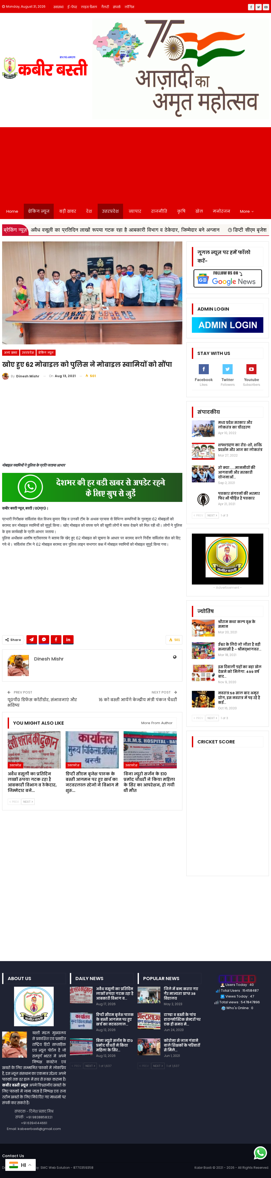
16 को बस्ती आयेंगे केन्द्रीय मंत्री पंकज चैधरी (138, 699)
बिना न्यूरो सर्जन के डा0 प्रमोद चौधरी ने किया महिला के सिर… (114, 1045)
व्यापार (135, 211)
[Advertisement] (135, 164)
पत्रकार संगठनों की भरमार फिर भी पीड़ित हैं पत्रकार (239, 496)
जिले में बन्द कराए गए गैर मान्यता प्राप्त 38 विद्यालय (181, 993)
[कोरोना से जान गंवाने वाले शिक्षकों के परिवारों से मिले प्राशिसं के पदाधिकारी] (149, 1046)
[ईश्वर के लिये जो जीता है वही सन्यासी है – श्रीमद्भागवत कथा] (203, 650)
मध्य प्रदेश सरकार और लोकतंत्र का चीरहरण (235, 425)
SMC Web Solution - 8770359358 (66, 1167)
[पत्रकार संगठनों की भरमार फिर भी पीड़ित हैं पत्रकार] (203, 499)
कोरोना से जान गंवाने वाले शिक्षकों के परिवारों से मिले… (182, 1045)
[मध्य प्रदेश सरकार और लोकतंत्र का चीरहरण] (203, 428)
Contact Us (13, 1155)
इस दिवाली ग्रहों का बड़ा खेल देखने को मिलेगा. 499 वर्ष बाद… (239, 671)
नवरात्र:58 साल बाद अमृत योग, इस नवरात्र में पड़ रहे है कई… (239, 698)
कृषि (181, 211)
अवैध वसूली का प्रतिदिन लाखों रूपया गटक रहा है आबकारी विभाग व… (114, 993)
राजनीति (159, 211)
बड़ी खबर (67, 211)
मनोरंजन (221, 211)
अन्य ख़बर (10, 352)
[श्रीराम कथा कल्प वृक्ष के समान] (203, 628)
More (245, 211)
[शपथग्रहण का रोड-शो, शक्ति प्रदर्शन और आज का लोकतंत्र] (203, 451)
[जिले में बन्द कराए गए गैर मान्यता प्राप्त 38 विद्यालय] (149, 995)
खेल (199, 211)
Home (12, 211)
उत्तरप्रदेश (110, 211)
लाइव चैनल (89, 7)
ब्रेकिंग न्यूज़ (38, 211)
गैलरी (105, 7)
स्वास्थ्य (58, 7)
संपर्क (117, 7)
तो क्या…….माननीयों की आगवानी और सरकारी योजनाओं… (236, 472)
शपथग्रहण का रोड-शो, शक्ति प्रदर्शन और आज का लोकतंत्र (240, 447)
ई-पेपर (72, 7)
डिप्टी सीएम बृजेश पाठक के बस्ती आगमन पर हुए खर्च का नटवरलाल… (115, 1019)
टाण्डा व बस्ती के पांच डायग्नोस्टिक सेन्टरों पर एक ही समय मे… (182, 1019)
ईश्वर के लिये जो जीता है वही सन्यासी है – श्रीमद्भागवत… (239, 647)
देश (89, 211)
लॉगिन (129, 7)
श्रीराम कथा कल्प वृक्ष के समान (236, 624)
